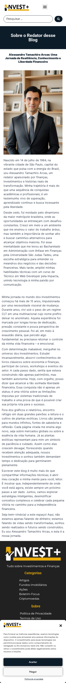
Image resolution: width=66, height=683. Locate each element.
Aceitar (33, 662)
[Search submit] (58, 19)
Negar (33, 672)
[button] (60, 625)
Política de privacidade (34, 679)
